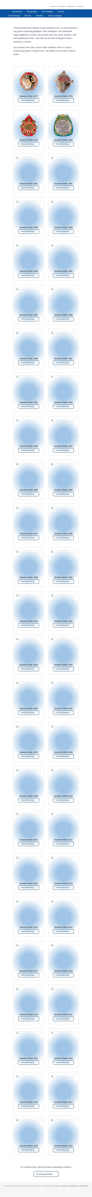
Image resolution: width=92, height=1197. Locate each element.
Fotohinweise (84, 1186)
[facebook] (8, 2)
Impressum (65, 1186)
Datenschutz (74, 1186)
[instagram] (12, 2)
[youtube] (15, 2)
